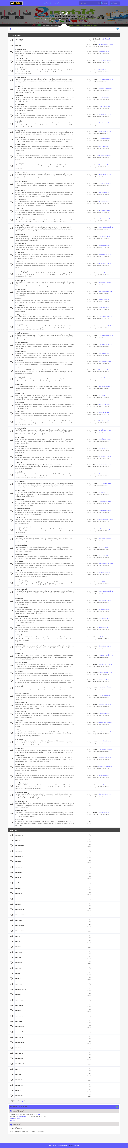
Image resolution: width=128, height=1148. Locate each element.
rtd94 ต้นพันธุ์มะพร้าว (21, 801)
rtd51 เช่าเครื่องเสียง (21, 446)
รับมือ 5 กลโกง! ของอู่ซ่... (104, 695)
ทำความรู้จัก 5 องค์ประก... (104, 687)
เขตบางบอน (18, 947)
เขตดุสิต (17, 883)
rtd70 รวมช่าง (19, 598)
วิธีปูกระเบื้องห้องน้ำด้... (104, 812)
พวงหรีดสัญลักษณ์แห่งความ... (105, 766)
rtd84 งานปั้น (19, 721)
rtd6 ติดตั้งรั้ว (19, 95)
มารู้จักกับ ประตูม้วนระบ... (104, 97)
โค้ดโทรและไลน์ (107, 39)
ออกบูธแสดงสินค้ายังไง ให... (105, 510)
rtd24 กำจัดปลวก (20, 218)
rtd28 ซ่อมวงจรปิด (20, 243)
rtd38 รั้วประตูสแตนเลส (22, 333)
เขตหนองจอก (19, 1080)
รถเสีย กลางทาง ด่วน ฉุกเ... (104, 529)
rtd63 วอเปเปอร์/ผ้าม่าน (21, 536)
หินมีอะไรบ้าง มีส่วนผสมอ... (105, 386)
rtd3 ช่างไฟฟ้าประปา (21, 68)
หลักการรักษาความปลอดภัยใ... (106, 520)
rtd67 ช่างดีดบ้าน (20, 571)
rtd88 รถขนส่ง (19, 748)
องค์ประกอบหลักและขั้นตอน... (105, 465)
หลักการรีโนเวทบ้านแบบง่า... (105, 291)
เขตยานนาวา (19, 1016)
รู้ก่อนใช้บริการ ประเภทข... (104, 115)
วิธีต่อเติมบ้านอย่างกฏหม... (104, 646)
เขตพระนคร (18, 840)
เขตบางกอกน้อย (19, 909)
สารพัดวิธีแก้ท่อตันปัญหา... (104, 680)
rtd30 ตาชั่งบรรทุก (20, 262)
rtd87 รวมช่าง (19, 739)
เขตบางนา (18, 941)
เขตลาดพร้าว (19, 1037)
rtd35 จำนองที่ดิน (20, 305)
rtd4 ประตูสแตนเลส (20, 77)
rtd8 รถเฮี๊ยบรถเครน (21, 114)
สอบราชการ (18, 45)
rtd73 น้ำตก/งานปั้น (20, 626)
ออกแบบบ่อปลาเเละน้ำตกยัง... (105, 655)
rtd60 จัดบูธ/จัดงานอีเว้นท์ (22, 508)
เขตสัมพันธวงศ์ (19, 1064)
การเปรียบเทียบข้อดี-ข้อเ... (104, 713)
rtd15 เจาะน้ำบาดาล (21, 172)
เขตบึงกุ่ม (17, 973)
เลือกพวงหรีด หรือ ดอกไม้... (105, 501)
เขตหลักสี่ (18, 1090)
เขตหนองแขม (19, 1085)
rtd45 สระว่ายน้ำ (20, 393)
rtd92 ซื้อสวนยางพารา (21, 783)
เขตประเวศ (18, 984)
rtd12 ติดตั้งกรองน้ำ (20, 144)
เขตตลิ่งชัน (18, 888)
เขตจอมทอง (18, 867)
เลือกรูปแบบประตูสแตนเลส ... (105, 79)
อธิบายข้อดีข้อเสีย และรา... (105, 254)
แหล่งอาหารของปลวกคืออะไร (105, 219)
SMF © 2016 (57, 1145)
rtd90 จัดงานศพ (19, 764)
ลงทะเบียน (80, 20)
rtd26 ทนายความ (20, 234)
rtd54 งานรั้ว (19, 463)
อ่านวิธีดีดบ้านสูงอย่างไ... (104, 138)
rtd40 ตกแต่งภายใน (20, 351)
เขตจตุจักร (18, 861)
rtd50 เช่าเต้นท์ (19, 437)
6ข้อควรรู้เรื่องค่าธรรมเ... (104, 404)
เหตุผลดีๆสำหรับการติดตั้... (104, 245)
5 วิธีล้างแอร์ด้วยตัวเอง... (104, 413)
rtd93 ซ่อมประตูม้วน (21, 792)
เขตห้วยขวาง (19, 1096)
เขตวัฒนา (18, 1048)
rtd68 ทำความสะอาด (21, 580)
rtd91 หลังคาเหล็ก (20, 774)
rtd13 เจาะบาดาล (20, 154)
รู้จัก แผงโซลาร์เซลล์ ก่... (104, 492)
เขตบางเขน (18, 963)
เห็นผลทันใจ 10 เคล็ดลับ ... (104, 299)
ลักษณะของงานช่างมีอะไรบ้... (105, 326)
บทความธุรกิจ (19, 39)
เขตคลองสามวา (19, 845)
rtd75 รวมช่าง (19, 644)
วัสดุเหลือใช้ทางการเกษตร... (105, 785)
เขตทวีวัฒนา (18, 893)
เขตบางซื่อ (18, 936)
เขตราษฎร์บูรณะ (19, 1026)
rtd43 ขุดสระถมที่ (20, 377)
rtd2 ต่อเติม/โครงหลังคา (22, 59)
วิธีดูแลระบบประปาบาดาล (104, 131)
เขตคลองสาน (19, 835)
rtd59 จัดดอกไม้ (19, 499)
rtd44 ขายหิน (19, 384)
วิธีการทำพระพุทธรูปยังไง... (105, 421)
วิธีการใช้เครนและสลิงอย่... (105, 123)
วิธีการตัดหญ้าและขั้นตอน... (105, 609)
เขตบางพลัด (18, 952)
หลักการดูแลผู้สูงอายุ (103, 192)
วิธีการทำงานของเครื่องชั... (105, 264)
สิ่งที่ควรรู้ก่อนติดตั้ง (103, 547)
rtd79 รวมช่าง (19, 679)
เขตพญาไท (18, 994)
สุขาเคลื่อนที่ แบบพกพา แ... (105, 273)
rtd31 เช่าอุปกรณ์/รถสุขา (22, 271)
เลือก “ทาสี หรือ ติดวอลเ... (104, 741)
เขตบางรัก (18, 957)
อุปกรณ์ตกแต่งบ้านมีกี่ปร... (104, 282)
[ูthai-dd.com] (16, 3)
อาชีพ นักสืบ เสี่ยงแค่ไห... (104, 236)
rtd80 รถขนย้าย (19, 686)
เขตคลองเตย (18, 851)
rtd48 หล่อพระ (19, 419)
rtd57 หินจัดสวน (19, 481)
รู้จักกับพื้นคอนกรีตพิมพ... (104, 430)
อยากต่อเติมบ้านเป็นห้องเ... (104, 61)
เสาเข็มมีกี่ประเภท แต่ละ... (104, 106)
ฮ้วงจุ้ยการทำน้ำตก (103, 628)
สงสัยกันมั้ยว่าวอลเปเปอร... (104, 538)
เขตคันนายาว (19, 856)
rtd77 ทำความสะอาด (21, 662)
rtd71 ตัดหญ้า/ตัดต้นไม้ (21, 607)
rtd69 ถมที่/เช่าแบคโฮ (21, 589)
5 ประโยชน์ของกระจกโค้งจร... (105, 563)
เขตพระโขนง (19, 1000)
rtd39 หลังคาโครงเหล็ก (21, 342)
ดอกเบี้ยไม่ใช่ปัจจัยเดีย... (104, 307)
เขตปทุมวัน (18, 978)
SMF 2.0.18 (51, 1145)
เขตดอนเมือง (18, 872)
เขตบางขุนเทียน (19, 925)
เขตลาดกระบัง (19, 1032)
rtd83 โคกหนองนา (20, 711)
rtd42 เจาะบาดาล (20, 368)
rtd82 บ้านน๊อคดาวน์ (21, 702)
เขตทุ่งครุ (17, 899)
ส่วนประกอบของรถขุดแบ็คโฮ (105, 227)
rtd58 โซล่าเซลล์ (20, 490)
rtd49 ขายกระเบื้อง (20, 428)
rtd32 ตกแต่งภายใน (20, 280)
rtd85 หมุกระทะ (19, 730)
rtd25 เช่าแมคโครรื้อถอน (22, 225)
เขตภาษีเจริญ (19, 1005)
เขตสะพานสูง (19, 1058)
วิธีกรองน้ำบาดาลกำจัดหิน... (105, 156)
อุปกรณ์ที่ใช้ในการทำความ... (105, 582)
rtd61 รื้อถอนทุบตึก (20, 518)
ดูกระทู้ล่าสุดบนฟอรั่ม (15, 1118)
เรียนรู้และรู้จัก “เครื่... (103, 448)
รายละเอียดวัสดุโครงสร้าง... (105, 704)
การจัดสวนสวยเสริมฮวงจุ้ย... (105, 483)
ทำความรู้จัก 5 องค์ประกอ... (105, 749)
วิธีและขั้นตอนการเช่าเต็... (104, 439)
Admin (95, 44)
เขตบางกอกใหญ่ (19, 915)
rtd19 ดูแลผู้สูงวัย (20, 190)
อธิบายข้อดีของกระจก (103, 51)
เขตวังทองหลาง (19, 1042)
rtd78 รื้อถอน (19, 671)
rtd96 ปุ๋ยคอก (19, 819)
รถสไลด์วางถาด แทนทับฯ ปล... (105, 456)
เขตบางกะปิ (18, 920)
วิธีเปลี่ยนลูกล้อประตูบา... (104, 794)
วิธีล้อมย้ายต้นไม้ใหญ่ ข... (104, 211)
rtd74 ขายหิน (19, 635)
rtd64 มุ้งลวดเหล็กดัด (21, 545)
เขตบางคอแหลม (19, 931)
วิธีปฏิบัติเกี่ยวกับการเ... (103, 70)
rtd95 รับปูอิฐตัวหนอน (21, 810)
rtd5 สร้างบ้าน (19, 86)
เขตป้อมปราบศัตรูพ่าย (21, 989)
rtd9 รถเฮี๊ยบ (18, 121)
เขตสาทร (17, 1069)
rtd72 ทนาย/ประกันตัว (21, 616)
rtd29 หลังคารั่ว (19, 252)
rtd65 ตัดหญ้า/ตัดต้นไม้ (21, 554)
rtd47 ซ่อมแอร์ (19, 412)
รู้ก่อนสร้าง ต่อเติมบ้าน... (104, 776)
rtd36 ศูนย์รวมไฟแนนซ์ (21, 315)
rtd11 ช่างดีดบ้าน (20, 137)
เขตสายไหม (18, 1074)
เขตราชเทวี (18, 1021)
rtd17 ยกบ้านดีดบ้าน (21, 181)
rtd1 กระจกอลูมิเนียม (21, 50)
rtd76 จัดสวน (19, 653)
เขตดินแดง (18, 877)
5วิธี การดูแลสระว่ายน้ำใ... (104, 395)
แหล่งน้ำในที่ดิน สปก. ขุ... (104, 378)
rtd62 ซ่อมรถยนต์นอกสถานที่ (23, 527)
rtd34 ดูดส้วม (19, 298)
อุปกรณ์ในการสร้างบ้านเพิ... (105, 88)
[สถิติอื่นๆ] (12, 1120)
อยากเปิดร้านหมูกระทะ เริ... (105, 732)
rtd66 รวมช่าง (19, 561)
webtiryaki (76, 1145)
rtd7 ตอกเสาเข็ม (19, 104)
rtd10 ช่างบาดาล (20, 130)
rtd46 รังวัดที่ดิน (19, 402)
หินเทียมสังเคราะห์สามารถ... (105, 722)
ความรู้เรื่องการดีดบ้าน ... (104, 183)
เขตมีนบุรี (18, 1010)
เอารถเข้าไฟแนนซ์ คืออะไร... (105, 317)
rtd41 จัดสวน (19, 360)
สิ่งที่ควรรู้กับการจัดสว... (104, 201)
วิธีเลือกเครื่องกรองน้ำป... (104, 146)
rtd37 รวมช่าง (19, 324)
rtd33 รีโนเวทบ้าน (20, 289)
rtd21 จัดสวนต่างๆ (20, 199)
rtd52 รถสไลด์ (19, 455)
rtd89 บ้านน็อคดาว (20, 755)
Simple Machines (63, 1145)
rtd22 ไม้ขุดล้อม (19, 209)
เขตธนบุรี (18, 904)
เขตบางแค (18, 968)
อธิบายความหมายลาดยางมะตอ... (106, 474)
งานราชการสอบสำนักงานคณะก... (106, 44)
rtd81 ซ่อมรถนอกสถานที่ (22, 693)
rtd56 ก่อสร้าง (19, 472)
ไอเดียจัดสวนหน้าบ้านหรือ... (105, 361)
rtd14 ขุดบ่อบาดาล (20, 163)
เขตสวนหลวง (19, 1053)
